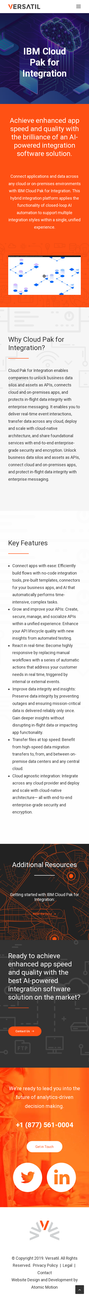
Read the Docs (42, 914)
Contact (44, 1272)
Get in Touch (44, 1147)
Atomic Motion (44, 1287)
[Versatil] (24, 6)
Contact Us (23, 1031)
